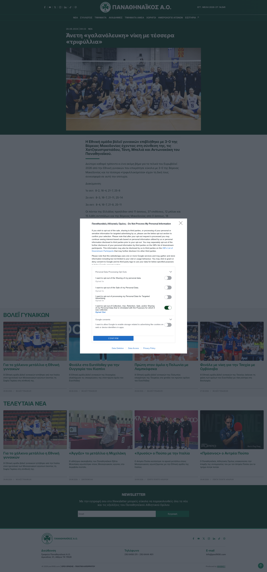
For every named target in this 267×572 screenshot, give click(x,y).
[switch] (168, 278)
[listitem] (133, 271)
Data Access (133, 348)
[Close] (181, 224)
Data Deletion (118, 348)
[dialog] (133, 286)
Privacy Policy (149, 348)
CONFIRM (113, 338)
